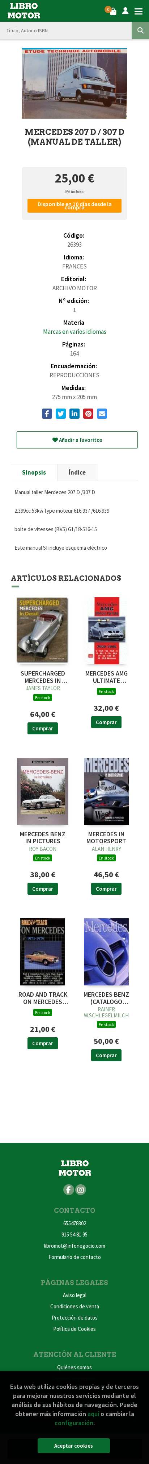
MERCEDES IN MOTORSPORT (106, 838)
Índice (77, 472)
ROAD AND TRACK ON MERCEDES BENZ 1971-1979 (42, 998)
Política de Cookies (74, 1328)
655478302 (74, 1223)
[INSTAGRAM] (80, 1189)
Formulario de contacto (74, 1257)
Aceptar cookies (73, 1445)
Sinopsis (34, 472)
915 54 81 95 (74, 1234)
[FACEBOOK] (68, 1189)
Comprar (42, 728)
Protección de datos (75, 1317)
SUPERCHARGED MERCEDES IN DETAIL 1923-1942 (42, 677)
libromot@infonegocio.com (74, 1245)
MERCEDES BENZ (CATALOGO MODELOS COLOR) (106, 998)
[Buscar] (140, 30)
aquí (93, 1414)
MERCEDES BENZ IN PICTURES (42, 838)
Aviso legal (74, 1295)
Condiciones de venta (74, 1306)
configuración (74, 1423)
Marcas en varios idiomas (74, 332)
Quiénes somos (74, 1367)
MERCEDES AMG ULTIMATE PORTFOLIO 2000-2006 (106, 677)
